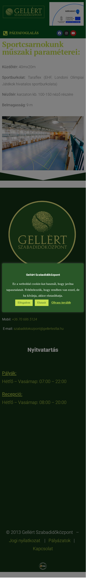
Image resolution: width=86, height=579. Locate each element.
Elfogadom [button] (24, 302)
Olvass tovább (61, 303)
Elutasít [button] (41, 302)
